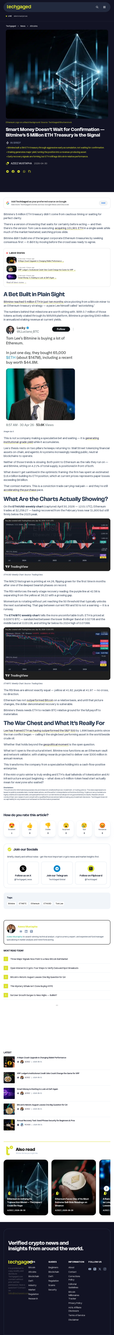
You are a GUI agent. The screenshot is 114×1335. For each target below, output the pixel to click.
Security (52, 1289)
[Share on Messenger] (18, 171)
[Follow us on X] (99, 1269)
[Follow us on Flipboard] (94, 1269)
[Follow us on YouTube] (89, 1269)
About (71, 1267)
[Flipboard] (31, 931)
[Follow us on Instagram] (104, 1269)
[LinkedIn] (26, 931)
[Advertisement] (57, 1026)
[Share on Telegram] (7, 171)
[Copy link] (29, 171)
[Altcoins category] (7, 163)
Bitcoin (31, 1267)
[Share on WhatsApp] (24, 171)
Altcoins (34, 26)
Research (33, 1298)
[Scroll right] (106, 1188)
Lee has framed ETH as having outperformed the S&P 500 (39, 730)
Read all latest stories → (16, 283)
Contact (72, 1271)
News (22, 26)
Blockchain (33, 1276)
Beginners (53, 1267)
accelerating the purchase (20, 490)
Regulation (33, 1294)
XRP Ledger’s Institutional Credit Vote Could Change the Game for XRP (48, 1073)
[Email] (21, 931)
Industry (32, 1285)
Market (31, 1289)
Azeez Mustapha (21, 163)
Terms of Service (76, 1315)
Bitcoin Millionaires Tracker (73, 1295)
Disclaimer (73, 1319)
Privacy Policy (75, 1303)
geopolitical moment (56, 744)
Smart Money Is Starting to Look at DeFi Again (37, 1089)
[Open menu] (104, 7)
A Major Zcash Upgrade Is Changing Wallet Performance (41, 1057)
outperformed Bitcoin (40, 700)
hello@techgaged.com (18, 1293)
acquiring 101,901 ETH (69, 228)
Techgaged (11, 26)
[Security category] (18, 1125)
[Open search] (97, 7)
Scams (51, 1285)
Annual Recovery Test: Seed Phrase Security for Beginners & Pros (46, 1120)
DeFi (30, 1280)
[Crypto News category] (18, 1062)
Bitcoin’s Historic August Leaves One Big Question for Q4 (42, 1105)
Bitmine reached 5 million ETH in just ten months (34, 301)
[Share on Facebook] (13, 171)
